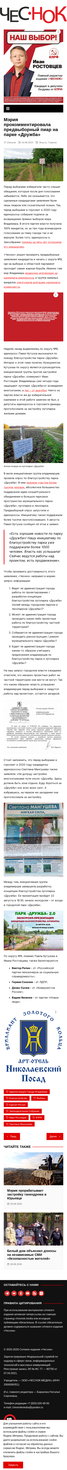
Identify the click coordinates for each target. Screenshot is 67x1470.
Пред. (13, 1136)
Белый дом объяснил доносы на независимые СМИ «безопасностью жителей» (31, 1254)
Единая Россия (17, 1104)
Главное (52, 142)
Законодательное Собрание (24, 1111)
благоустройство (18, 1098)
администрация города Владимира (28, 1091)
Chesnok (11, 142)
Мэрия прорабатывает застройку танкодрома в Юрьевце (26, 1194)
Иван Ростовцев (17, 1117)
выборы (41, 1098)
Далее (53, 1136)
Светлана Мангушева (20, 1124)
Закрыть (13, 1465)
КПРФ (39, 1117)
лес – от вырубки (36, 390)
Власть (43, 142)
